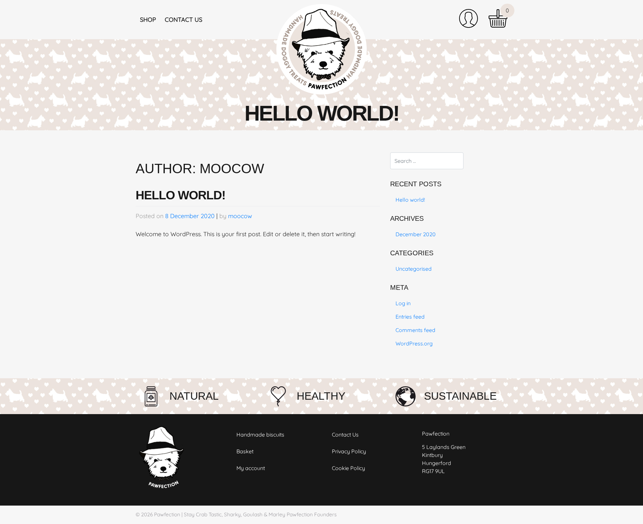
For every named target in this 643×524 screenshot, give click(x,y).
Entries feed (410, 316)
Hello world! (180, 195)
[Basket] (498, 18)
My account (250, 468)
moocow (240, 216)
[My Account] (468, 18)
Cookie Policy (348, 468)
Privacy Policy (349, 451)
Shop (148, 19)
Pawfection (167, 514)
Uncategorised (414, 268)
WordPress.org (414, 343)
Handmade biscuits (260, 434)
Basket (245, 451)
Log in (403, 303)
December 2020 (416, 234)
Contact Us (183, 19)
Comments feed (415, 330)
